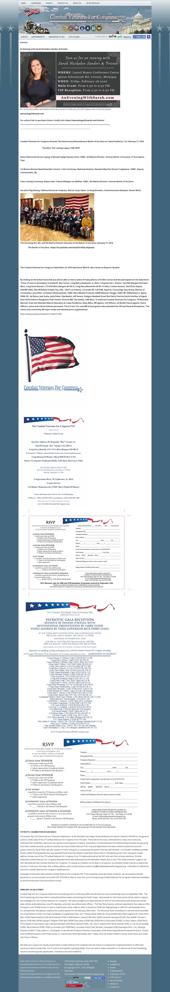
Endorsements (38, 37)
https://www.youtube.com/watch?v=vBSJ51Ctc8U (41, 314)
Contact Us (62, 3)
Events (49, 3)
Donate (24, 37)
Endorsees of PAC (57, 37)
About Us (77, 3)
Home (23, 3)
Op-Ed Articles (92, 3)
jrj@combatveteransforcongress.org (110, 866)
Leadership (36, 3)
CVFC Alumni (74, 37)
